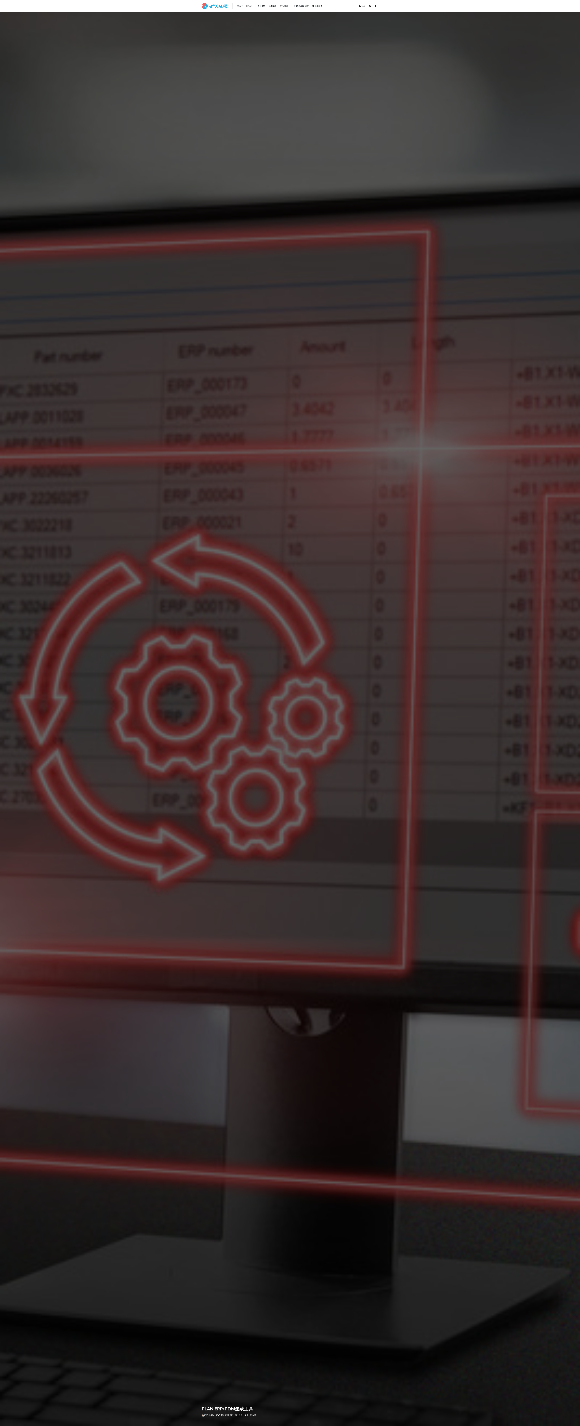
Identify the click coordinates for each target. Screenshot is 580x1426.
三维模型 (272, 6)
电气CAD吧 (209, 1415)
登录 (363, 6)
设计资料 (261, 6)
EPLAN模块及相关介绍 (224, 1415)
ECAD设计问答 (302, 6)
